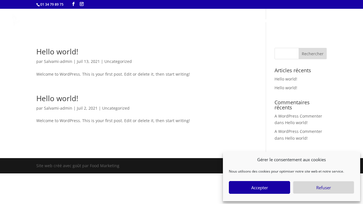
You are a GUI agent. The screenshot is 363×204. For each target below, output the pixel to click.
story (309, 21)
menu (287, 21)
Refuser (323, 187)
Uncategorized (118, 61)
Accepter (259, 187)
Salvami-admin (58, 61)
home (265, 21)
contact (333, 21)
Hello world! (57, 51)
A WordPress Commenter (298, 116)
